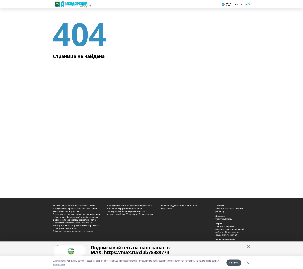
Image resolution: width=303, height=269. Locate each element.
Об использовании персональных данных (73, 231)
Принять (234, 262)
